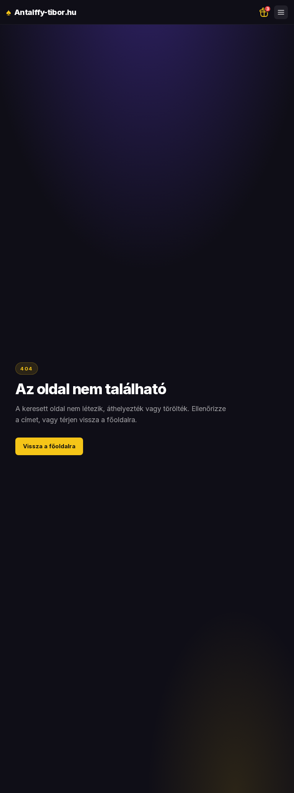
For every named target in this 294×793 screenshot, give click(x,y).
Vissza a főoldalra (49, 446)
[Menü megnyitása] (281, 12)
